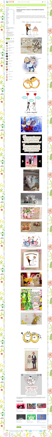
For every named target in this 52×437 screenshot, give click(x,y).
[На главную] (10, 2)
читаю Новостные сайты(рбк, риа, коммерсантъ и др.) (9, 32)
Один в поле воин (18, 420)
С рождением (7, 13)
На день (7, 11)
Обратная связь (44, 432)
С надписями (7, 10)
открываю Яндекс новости (10, 33)
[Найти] (28, 2)
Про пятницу (7, 22)
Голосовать (8, 38)
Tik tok (17, 409)
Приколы (27, 410)
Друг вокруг (28, 420)
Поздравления (7, 17)
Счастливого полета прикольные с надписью (41, 420)
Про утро (7, 12)
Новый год (7, 15)
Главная (44, 431)
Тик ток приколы (39, 409)
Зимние (7, 18)
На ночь (7, 16)
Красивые (7, 21)
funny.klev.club (17, 7)
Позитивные (7, 23)
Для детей (7, 20)
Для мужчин (7, 14)
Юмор (20, 7)
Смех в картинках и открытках (9, 9)
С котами (7, 19)
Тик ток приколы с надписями (31, 409)
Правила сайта (44, 433)
